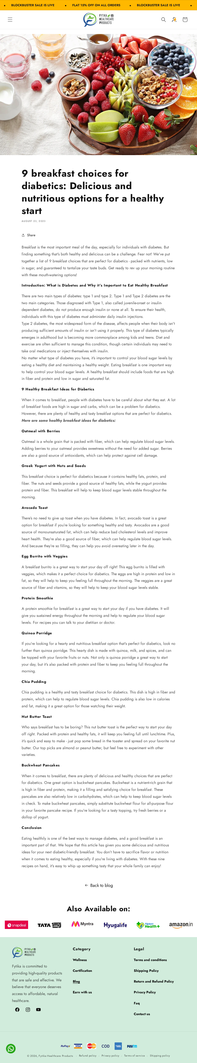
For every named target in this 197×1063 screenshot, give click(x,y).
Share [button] (31, 235)
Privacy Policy (145, 992)
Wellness (80, 959)
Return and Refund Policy (154, 981)
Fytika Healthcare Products (56, 1056)
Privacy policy (110, 1055)
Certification (82, 970)
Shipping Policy (146, 970)
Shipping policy (160, 1055)
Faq (137, 1003)
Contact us (142, 1014)
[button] (10, 19)
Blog (76, 981)
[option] (16, 925)
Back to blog (101, 885)
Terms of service (134, 1055)
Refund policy (88, 1055)
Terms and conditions (150, 959)
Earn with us (82, 992)
